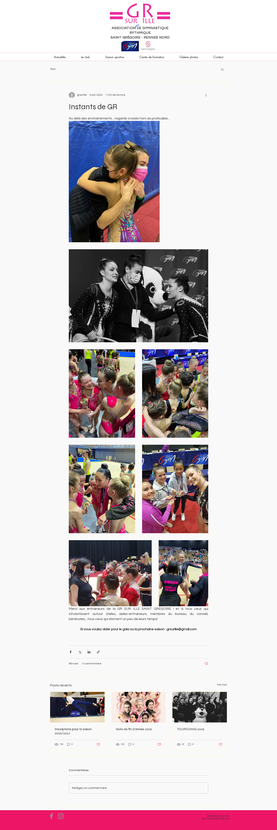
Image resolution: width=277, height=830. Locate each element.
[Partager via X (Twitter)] (80, 652)
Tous (52, 69)
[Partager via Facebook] (70, 652)
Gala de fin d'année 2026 (134, 729)
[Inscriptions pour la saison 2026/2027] (77, 707)
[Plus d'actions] (206, 95)
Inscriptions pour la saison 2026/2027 (73, 731)
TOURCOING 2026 (190, 729)
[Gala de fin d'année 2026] (138, 707)
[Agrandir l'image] (114, 181)
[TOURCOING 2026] (199, 707)
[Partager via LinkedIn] (89, 652)
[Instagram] (61, 816)
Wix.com (225, 818)
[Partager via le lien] (98, 652)
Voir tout (222, 684)
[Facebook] (51, 816)
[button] (222, 69)
